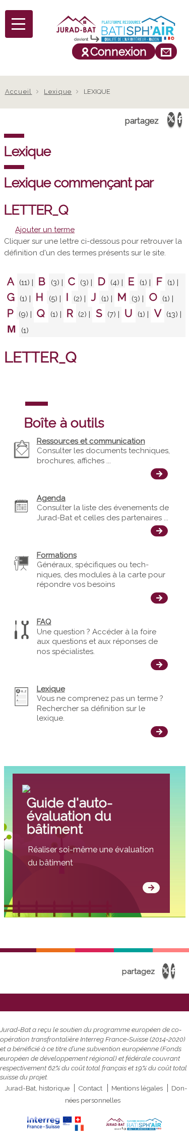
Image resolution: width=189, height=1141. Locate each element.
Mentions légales (137, 1088)
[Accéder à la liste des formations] (159, 598)
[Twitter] (171, 119)
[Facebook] (179, 119)
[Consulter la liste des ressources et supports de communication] (159, 473)
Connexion (118, 51)
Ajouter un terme (45, 229)
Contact (90, 1088)
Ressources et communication (91, 441)
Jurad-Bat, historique (37, 1088)
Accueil (18, 91)
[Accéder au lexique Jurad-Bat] (159, 731)
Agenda (51, 498)
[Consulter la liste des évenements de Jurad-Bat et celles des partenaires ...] (159, 530)
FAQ (44, 621)
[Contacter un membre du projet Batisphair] (166, 51)
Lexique (58, 91)
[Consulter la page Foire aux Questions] (159, 664)
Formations (57, 555)
